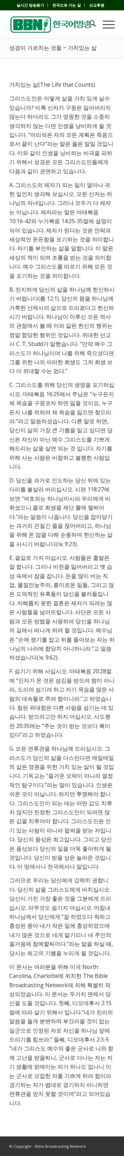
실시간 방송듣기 (30, 5)
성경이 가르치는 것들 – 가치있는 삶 (53, 48)
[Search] (89, 24)
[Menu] (105, 24)
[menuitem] (30, 5)
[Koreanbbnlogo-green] (51, 24)
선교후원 (96, 5)
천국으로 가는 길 (66, 5)
